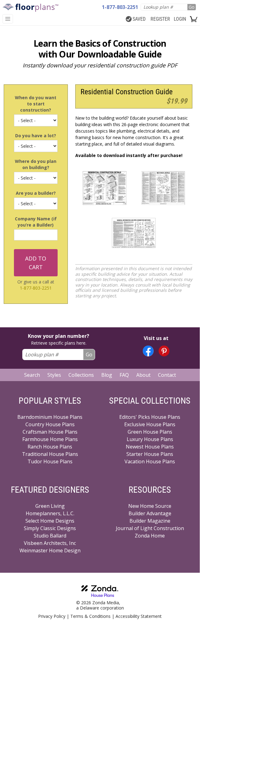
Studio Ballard (50, 535)
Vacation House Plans (150, 461)
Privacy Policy (51, 616)
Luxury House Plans (150, 439)
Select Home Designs (49, 520)
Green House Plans (150, 431)
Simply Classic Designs (50, 528)
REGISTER (160, 19)
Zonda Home (150, 535)
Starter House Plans (149, 454)
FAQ (124, 375)
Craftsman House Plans (50, 431)
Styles (54, 375)
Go (192, 7)
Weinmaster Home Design (50, 550)
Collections (81, 375)
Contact (167, 375)
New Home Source (149, 506)
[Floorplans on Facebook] (148, 351)
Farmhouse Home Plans (50, 439)
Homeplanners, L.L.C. (50, 513)
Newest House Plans (150, 446)
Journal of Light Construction (150, 528)
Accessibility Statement (139, 616)
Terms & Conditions (90, 616)
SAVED (139, 19)
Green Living (50, 506)
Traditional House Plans (50, 454)
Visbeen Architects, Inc (50, 543)
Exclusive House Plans (149, 424)
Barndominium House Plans (49, 417)
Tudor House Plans (50, 461)
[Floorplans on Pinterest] (164, 351)
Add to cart (35, 263)
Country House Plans (50, 424)
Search (32, 375)
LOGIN (180, 19)
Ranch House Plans (50, 446)
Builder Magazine (149, 520)
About (143, 375)
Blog (106, 375)
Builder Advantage (150, 513)
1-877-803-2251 (36, 288)
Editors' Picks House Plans (149, 417)
